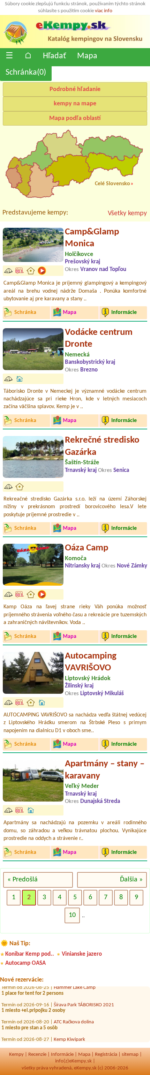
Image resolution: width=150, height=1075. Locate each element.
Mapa (87, 56)
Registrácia (106, 1054)
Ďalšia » (131, 879)
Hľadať (54, 56)
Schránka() (26, 72)
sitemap (130, 1054)
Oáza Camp (86, 548)
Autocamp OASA (25, 963)
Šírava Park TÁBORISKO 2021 (84, 1002)
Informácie (62, 1054)
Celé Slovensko (112, 184)
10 (72, 915)
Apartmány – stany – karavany (104, 770)
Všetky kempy (127, 213)
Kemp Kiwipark (69, 1036)
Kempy (16, 1054)
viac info (103, 11)
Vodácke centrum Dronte (99, 338)
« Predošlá (22, 879)
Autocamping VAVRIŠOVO (91, 662)
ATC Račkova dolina (74, 1019)
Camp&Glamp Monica (92, 238)
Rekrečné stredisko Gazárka (102, 446)
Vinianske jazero (82, 954)
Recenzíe (37, 1054)
